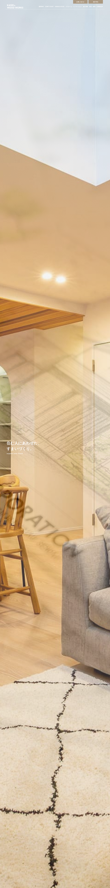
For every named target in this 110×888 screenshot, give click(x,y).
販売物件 (41, 6)
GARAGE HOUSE (59, 6)
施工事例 (85, 6)
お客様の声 (100, 6)
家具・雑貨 (92, 6)
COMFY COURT (49, 6)
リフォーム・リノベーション (74, 6)
